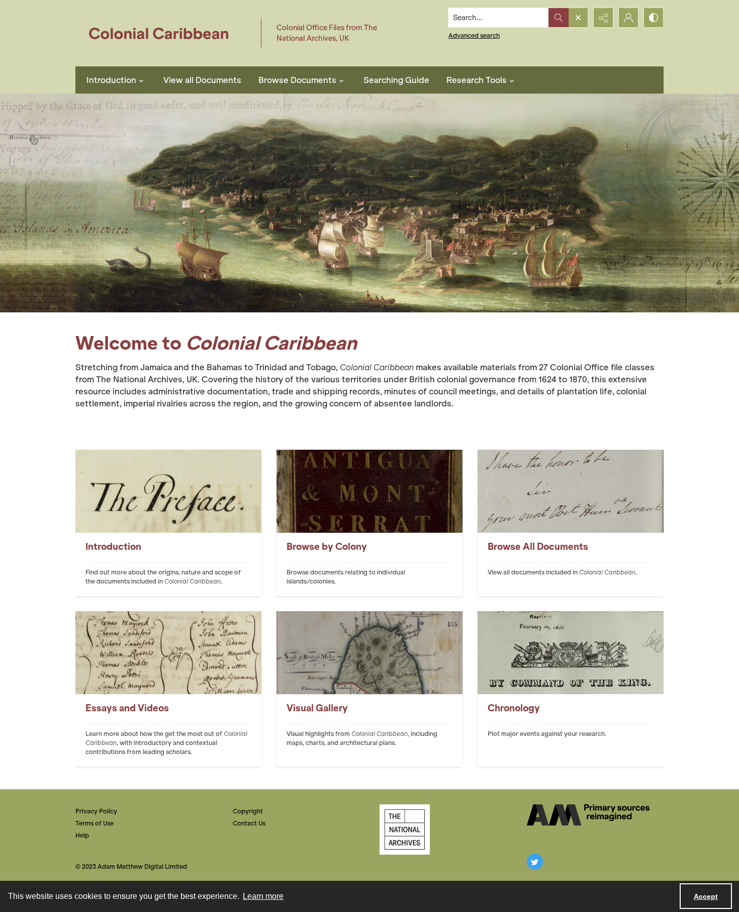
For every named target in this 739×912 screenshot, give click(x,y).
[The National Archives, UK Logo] (405, 829)
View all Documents (202, 80)
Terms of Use (94, 823)
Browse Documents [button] (297, 80)
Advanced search (474, 35)
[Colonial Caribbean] (165, 33)
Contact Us (249, 823)
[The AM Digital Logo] (588, 814)
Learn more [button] (263, 896)
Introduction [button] (111, 80)
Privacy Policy (96, 811)
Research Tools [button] (476, 80)
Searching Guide (396, 80)
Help (82, 835)
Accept (706, 896)
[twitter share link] (535, 862)
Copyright (248, 811)
